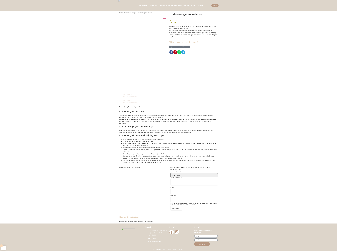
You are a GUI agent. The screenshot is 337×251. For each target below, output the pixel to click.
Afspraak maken (176, 5)
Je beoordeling (176, 177)
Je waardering (175, 172)
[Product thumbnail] (164, 19)
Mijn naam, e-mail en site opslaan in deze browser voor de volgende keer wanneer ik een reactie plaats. (194, 204)
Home (121, 13)
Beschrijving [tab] (123, 107)
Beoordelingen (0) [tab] (134, 107)
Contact (200, 5)
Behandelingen (143, 5)
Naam (172, 187)
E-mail (173, 195)
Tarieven (193, 5)
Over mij (186, 5)
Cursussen (153, 5)
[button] (179, 47)
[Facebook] (171, 232)
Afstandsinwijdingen (130, 13)
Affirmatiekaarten (164, 5)
